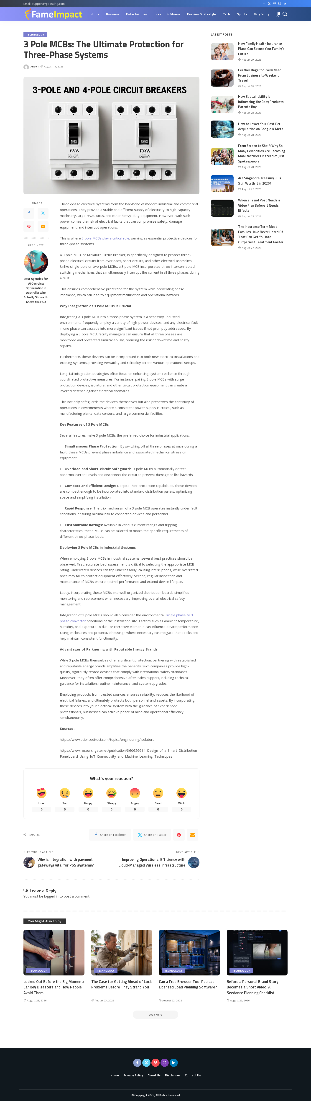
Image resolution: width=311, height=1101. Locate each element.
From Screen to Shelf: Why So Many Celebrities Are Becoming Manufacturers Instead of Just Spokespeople (261, 153)
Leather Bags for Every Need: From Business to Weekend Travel (260, 75)
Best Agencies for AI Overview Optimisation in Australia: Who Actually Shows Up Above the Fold (36, 290)
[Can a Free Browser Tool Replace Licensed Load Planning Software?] (189, 952)
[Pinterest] (274, 3)
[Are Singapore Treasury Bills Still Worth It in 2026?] (222, 183)
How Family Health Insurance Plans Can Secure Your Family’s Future (261, 49)
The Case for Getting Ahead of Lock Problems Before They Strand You (121, 984)
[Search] (285, 14)
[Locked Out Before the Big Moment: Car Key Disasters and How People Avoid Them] (53, 952)
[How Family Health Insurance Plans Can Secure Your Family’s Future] (222, 51)
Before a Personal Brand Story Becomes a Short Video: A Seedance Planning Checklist (252, 987)
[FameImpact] (53, 14)
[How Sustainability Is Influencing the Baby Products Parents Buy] (222, 104)
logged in (51, 896)
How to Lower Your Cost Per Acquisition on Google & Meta (260, 126)
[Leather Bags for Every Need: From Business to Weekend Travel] (222, 78)
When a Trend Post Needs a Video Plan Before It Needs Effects (259, 205)
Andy (34, 66)
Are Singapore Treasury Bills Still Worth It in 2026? (259, 180)
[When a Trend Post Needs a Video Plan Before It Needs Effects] (222, 208)
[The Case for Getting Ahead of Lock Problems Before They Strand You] (121, 952)
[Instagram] (279, 3)
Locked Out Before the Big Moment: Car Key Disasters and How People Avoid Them (53, 987)
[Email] (43, 226)
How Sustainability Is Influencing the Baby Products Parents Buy (261, 101)
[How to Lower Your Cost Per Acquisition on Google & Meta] (222, 129)
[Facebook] (264, 3)
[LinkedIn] (285, 3)
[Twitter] (269, 3)
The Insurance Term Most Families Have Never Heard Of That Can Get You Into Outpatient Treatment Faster (260, 234)
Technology (35, 34)
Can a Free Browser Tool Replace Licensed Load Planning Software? (188, 984)
